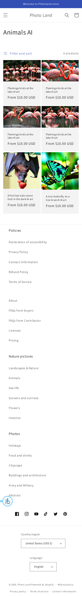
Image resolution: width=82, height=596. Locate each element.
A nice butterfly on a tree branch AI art (58, 198)
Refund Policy (18, 272)
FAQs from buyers (21, 310)
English (39, 566)
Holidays (15, 445)
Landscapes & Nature (23, 368)
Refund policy (65, 584)
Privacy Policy (18, 252)
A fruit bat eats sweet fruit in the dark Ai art (20, 197)
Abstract (15, 495)
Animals (14, 378)
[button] (6, 501)
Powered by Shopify (42, 584)
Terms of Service (20, 282)
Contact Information (23, 262)
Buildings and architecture (27, 475)
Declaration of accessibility (28, 242)
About (13, 301)
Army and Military (21, 485)
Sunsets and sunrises (24, 398)
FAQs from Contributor (25, 321)
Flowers (14, 408)
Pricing (13, 340)
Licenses (15, 330)
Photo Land (24, 584)
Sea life (14, 388)
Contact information (64, 591)
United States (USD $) (39, 543)
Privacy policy (18, 591)
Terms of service (39, 591)
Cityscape (15, 465)
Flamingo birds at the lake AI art (20, 89)
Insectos (15, 418)
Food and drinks (20, 455)
